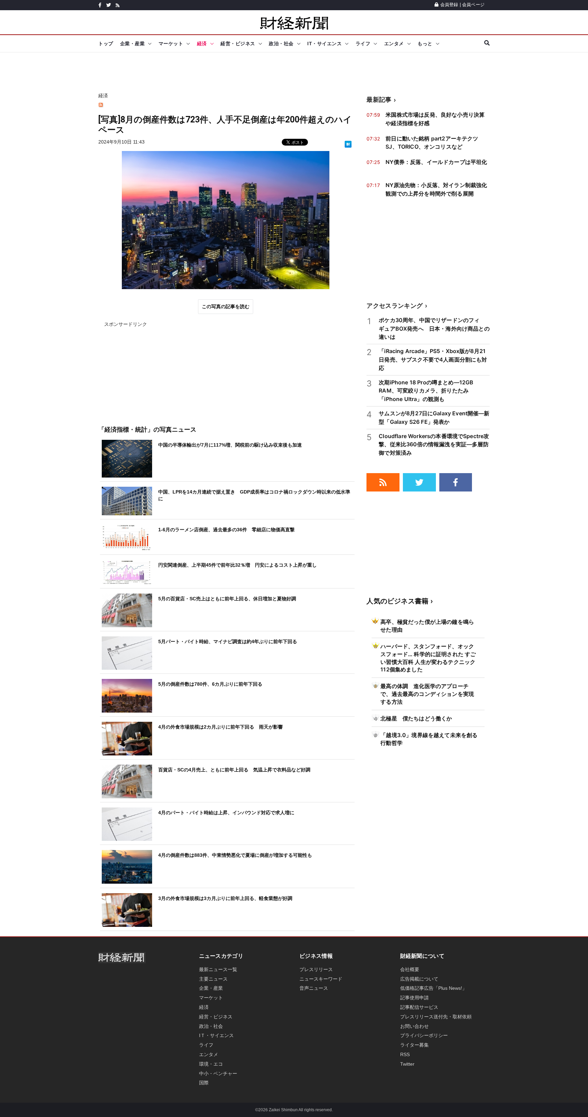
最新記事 (378, 99)
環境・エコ (211, 1064)
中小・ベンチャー (218, 1073)
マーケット (171, 43)
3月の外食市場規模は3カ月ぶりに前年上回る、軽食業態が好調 (225, 898)
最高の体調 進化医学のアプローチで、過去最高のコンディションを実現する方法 (427, 694)
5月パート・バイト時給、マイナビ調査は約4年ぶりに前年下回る (227, 641)
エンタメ (394, 43)
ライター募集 (414, 1045)
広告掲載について (419, 979)
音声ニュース (313, 988)
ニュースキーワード (320, 979)
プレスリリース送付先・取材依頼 (436, 1016)
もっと (425, 43)
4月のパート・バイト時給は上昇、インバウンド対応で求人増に (226, 812)
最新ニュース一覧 (218, 969)
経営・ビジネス (237, 43)
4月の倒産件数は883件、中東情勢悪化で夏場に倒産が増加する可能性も (235, 855)
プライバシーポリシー (424, 1035)
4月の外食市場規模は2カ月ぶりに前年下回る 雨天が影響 (220, 727)
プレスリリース (316, 969)
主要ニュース (213, 979)
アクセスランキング (394, 305)
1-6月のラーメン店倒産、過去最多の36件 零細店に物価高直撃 (226, 529)
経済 (202, 43)
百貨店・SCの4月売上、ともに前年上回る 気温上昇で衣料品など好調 (234, 769)
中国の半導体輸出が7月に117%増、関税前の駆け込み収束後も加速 (230, 445)
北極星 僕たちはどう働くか (416, 718)
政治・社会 (281, 43)
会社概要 (409, 969)
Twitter (407, 1064)
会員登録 (449, 4)
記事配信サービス (419, 1007)
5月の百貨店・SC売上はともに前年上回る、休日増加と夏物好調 (227, 598)
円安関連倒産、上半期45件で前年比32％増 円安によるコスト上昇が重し (237, 565)
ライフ (363, 43)
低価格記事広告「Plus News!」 (433, 988)
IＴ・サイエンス (216, 1035)
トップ (105, 43)
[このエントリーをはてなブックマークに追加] (348, 144)
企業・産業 (132, 43)
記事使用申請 (414, 997)
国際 (204, 1082)
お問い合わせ (414, 1026)
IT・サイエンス (324, 43)
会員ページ (473, 4)
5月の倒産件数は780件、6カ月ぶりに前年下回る (210, 684)
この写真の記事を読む (225, 306)
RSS (405, 1054)
